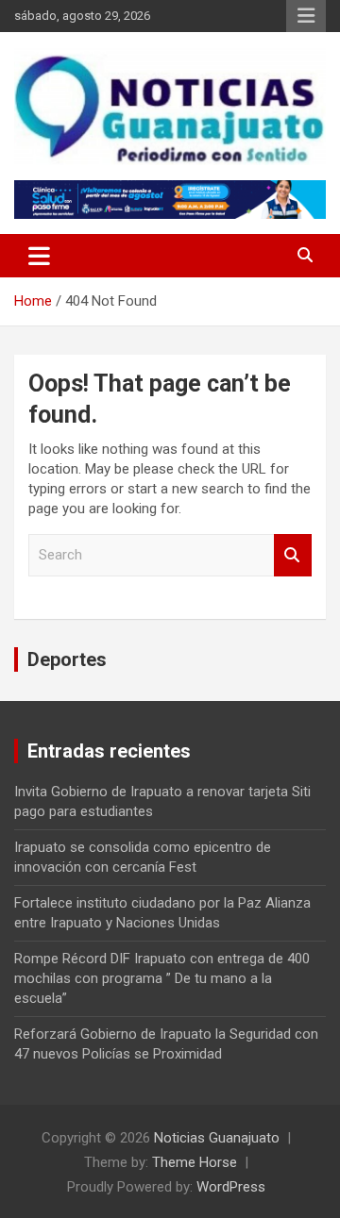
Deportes (67, 659)
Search (293, 555)
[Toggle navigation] (39, 255)
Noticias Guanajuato (217, 1137)
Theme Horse (194, 1162)
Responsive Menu (306, 16)
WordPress (230, 1186)
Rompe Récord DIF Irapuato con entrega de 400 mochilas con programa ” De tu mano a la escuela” (162, 978)
